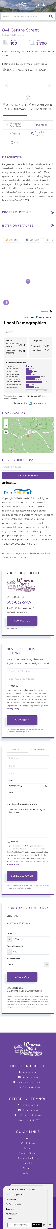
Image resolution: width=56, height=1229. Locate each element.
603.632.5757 (37, 5)
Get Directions (28, 475)
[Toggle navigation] (51, 5)
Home (5, 553)
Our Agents (12, 628)
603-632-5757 (19, 602)
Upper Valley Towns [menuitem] (28, 1158)
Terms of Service (20, 888)
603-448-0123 (30, 1105)
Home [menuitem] (28, 1138)
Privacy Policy (13, 709)
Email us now (30, 1077)
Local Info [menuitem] (28, 1163)
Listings (15, 553)
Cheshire (34, 553)
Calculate (22, 977)
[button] (51, 16)
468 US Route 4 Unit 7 (30, 1085)
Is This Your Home (38, 750)
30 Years (13, 923)
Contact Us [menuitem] (28, 1173)
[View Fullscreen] (6, 432)
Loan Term (12, 916)
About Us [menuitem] (28, 1168)
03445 (7, 557)
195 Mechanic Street (30, 1118)
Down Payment (15, 946)
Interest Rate (13, 958)
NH (24, 553)
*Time (10, 792)
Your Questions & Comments (22, 804)
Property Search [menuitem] (28, 1153)
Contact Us (22, 620)
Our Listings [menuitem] (28, 1143)
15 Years (26, 923)
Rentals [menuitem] (28, 1148)
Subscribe (22, 720)
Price (9, 933)
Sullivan (45, 553)
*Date (9, 780)
